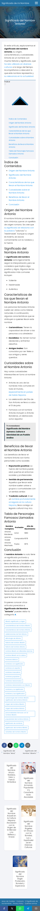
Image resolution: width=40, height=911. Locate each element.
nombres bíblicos (11, 660)
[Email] (27, 745)
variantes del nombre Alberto (15, 732)
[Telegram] (21, 745)
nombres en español (12, 668)
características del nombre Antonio (17, 630)
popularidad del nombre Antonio (17, 719)
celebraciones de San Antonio (16, 634)
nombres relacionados (13, 681)
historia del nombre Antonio (15, 647)
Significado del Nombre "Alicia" (9, 752)
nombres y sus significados (15, 694)
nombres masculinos (12, 672)
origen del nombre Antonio (14, 708)
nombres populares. (12, 677)
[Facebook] (4, 745)
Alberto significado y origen (15, 621)
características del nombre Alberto (17, 626)
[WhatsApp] (16, 745)
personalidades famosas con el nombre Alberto (16, 714)
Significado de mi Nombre (15, 3)
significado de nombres (13, 723)
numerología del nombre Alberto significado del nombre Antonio (17, 699)
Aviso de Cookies (8, 901)
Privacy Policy (18, 903)
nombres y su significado (14, 689)
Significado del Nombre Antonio (22, 127)
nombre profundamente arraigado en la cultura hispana (22, 502)
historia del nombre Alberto (15, 643)
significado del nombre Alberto (16, 728)
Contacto (20, 901)
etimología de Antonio (13, 638)
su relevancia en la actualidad (18, 76)
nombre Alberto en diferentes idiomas (18, 651)
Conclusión (13, 157)
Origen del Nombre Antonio (20, 123)
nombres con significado (14, 664)
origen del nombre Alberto (14, 704)
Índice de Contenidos (18, 119)
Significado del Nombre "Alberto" (30, 752)
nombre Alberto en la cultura (15, 655)
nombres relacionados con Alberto (17, 685)
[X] (10, 745)
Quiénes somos (31, 903)
